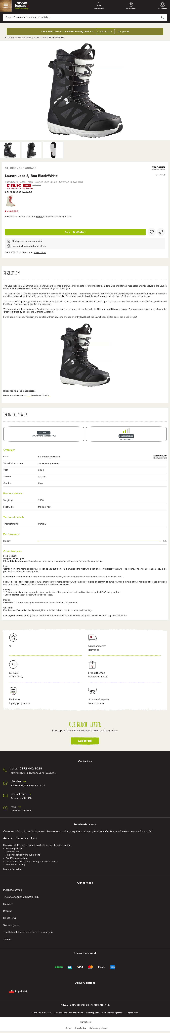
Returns (7, 911)
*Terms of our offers (41, 1013)
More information (12, 869)
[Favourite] (152, 232)
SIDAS (39, 217)
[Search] (165, 15)
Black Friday (80, 1028)
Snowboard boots (40, 395)
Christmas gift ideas (98, 1028)
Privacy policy (92, 1013)
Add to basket (75, 232)
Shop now (123, 31)
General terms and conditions (69, 1013)
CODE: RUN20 (104, 31)
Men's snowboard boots (20, 38)
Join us (7, 939)
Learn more (40, 252)
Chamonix (22, 838)
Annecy (7, 838)
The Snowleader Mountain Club (21, 897)
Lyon (34, 838)
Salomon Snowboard (21, 168)
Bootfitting (9, 918)
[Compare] (161, 232)
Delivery (8, 904)
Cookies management (112, 1013)
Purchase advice (12, 890)
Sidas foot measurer (48, 463)
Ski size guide (11, 925)
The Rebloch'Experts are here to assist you (28, 932)
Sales (68, 1028)
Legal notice (132, 1013)
